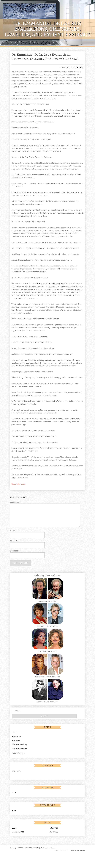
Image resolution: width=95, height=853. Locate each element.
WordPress (53, 832)
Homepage (16, 736)
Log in (14, 732)
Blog (68, 67)
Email (13, 541)
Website (14, 551)
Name (13, 531)
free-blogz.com (32, 848)
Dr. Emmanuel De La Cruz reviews (50, 283)
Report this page (18, 484)
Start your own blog (19, 745)
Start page (16, 741)
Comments (18, 832)
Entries (53, 828)
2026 (14, 793)
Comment (14, 502)
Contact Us (59, 850)
